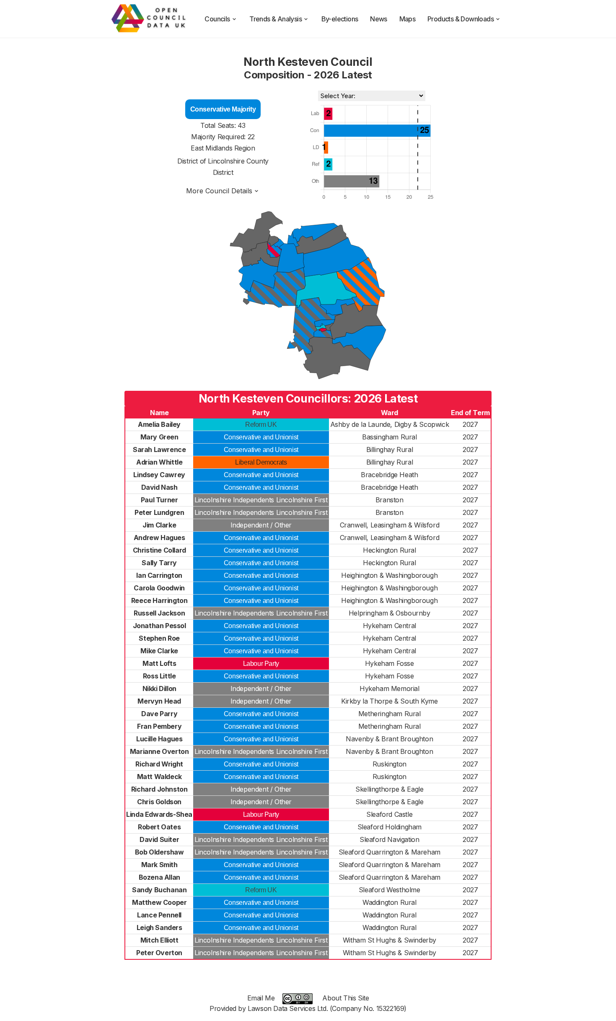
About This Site (345, 998)
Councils (217, 19)
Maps (407, 19)
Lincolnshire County (238, 161)
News (378, 19)
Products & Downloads (460, 19)
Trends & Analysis (275, 19)
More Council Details (219, 191)
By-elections (339, 19)
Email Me (261, 998)
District (223, 172)
